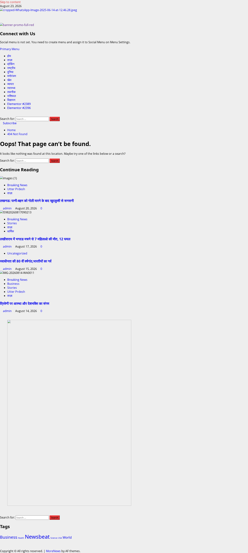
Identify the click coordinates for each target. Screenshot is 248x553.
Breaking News (17, 185)
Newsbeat (37, 536)
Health (21, 538)
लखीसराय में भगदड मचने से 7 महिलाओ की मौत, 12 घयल (35, 239)
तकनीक (11, 92)
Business (13, 284)
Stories (12, 223)
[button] (9, 49)
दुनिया (10, 72)
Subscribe (9, 123)
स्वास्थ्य (11, 88)
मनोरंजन (11, 76)
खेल (9, 80)
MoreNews (53, 551)
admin (7, 208)
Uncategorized (17, 253)
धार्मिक (10, 231)
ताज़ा (9, 60)
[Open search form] (1, 115)
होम (9, 56)
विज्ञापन (11, 100)
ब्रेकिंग (10, 64)
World (67, 537)
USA (60, 538)
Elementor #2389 (19, 104)
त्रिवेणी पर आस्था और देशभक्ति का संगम (24, 303)
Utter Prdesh (16, 189)
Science (53, 538)
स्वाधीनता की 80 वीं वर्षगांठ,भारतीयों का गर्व (25, 261)
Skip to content (10, 2)
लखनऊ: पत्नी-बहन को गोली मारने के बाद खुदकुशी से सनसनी (37, 200)
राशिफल (11, 96)
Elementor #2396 (19, 108)
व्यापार (10, 84)
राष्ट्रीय (11, 68)
